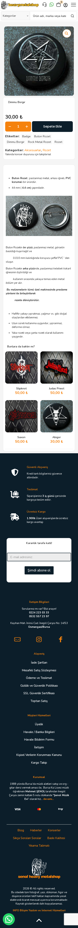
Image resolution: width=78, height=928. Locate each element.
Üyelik (39, 724)
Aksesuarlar (32, 150)
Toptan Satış (39, 701)
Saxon (21, 437)
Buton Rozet (42, 136)
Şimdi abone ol (39, 570)
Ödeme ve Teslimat (39, 678)
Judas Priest (56, 388)
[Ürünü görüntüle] (33, 361)
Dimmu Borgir (15, 142)
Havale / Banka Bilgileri (39, 732)
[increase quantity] (26, 127)
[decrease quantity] (9, 127)
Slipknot (21, 388)
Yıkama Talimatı (39, 846)
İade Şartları (39, 663)
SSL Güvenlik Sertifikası (39, 693)
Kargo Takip (39, 763)
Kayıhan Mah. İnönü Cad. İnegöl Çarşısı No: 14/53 (39, 625)
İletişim (39, 747)
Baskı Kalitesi (56, 838)
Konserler (54, 830)
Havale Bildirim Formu (39, 740)
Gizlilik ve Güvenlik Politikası (39, 686)
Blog (20, 830)
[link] (39, 868)
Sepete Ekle (52, 126)
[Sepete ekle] (33, 356)
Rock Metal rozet (39, 142)
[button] (67, 33)
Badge (26, 136)
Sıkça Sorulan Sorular (27, 838)
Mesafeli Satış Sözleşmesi (39, 670)
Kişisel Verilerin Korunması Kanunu (39, 755)
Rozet (58, 142)
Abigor (56, 437)
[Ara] (72, 16)
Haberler (36, 830)
